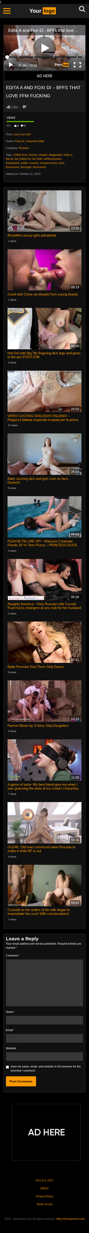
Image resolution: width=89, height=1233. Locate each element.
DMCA (44, 1188)
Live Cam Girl (22, 134)
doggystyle (55, 154)
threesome (39, 167)
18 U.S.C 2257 (44, 1180)
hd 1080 (37, 159)
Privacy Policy (44, 1196)
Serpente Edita (35, 141)
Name (10, 1012)
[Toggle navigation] (7, 11)
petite (24, 163)
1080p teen (20, 154)
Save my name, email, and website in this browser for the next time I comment (45, 1068)
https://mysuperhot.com (70, 1218)
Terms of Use (45, 1204)
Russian (24, 148)
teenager (26, 167)
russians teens (49, 163)
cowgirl (43, 154)
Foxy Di (19, 141)
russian (33, 163)
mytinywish (13, 163)
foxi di (9, 159)
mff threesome (52, 159)
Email (10, 1030)
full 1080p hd (23, 159)
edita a (68, 154)
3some (33, 154)
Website (11, 1048)
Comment (13, 955)
